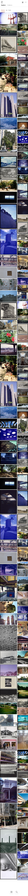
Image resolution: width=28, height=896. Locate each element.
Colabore (9, 5)
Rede (9, 10)
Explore (3, 5)
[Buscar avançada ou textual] (16, 892)
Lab (6, 10)
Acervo (3, 10)
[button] (23, 2)
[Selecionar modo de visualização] (11, 892)
